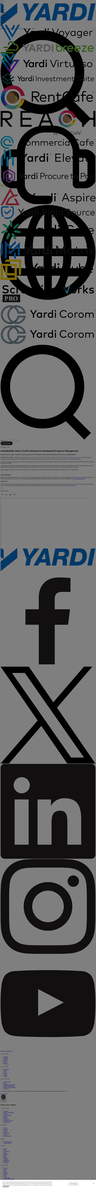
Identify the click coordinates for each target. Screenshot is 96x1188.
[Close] (93, 1183)
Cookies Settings (73, 1183)
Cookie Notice (6, 1186)
